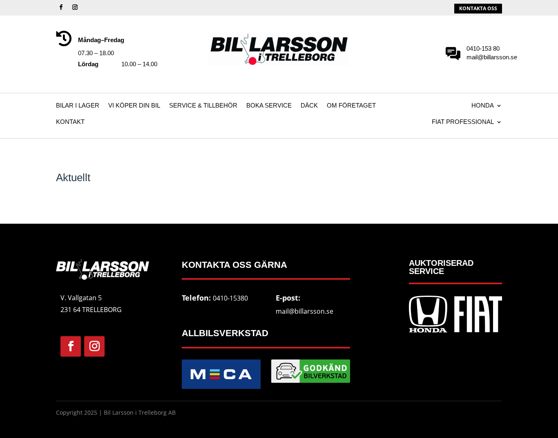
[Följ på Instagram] (75, 7)
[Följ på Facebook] (61, 7)
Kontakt (70, 122)
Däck (309, 106)
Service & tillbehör (203, 106)
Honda (482, 106)
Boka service (269, 106)
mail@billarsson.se (304, 311)
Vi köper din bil (134, 106)
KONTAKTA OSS (478, 8)
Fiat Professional (463, 122)
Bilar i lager (77, 106)
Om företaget (351, 106)
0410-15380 (230, 298)
